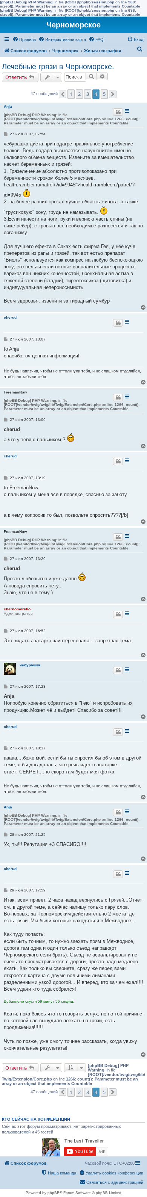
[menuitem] (24, 39)
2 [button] (79, 94)
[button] (62, 94)
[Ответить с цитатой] (118, 112)
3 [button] (87, 94)
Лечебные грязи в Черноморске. (58, 66)
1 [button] (71, 94)
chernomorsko (17, 609)
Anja (8, 106)
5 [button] (104, 94)
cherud (10, 317)
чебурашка (30, 665)
